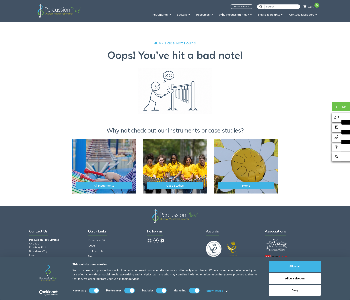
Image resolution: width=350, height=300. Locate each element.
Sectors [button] (182, 14)
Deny (294, 290)
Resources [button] (203, 14)
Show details (214, 290)
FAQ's (91, 245)
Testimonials (95, 251)
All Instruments (104, 185)
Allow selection (295, 278)
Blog (91, 256)
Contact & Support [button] (301, 14)
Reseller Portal (242, 6)
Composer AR (96, 240)
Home (246, 185)
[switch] (129, 290)
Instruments (160, 14)
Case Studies (175, 185)
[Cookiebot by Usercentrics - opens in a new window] (48, 293)
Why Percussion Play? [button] (234, 14)
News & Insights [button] (269, 14)
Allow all (294, 266)
